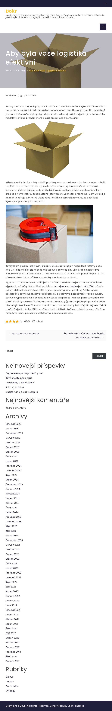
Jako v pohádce (15, 387)
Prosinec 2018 (13, 651)
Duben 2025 (12, 447)
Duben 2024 (12, 498)
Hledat (9, 350)
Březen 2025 (13, 451)
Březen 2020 (13, 642)
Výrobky (12, 95)
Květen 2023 (13, 549)
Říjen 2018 (11, 656)
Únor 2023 (11, 563)
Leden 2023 (12, 568)
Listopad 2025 (13, 424)
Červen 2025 (13, 437)
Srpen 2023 (12, 535)
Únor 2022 (11, 605)
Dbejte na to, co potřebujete (22, 392)
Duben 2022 (12, 600)
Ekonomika (12, 686)
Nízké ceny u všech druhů (20, 382)
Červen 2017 (13, 661)
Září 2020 (11, 633)
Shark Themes (76, 705)
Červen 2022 (13, 596)
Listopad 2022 (13, 577)
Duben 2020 (12, 637)
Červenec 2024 (14, 484)
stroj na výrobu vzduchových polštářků (71, 286)
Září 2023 (11, 530)
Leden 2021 (12, 624)
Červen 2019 (12, 647)
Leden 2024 (12, 512)
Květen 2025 (13, 442)
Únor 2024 (11, 507)
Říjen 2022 (11, 582)
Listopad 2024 (13, 470)
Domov (10, 681)
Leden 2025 (12, 461)
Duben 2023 (12, 554)
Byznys (9, 676)
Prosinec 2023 (13, 517)
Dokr (11, 11)
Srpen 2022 (12, 591)
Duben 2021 (12, 614)
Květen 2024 (13, 493)
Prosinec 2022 (13, 572)
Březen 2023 (12, 558)
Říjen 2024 (11, 475)
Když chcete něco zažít (19, 378)
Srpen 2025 (12, 428)
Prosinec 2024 (14, 465)
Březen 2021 (12, 619)
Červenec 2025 (14, 433)
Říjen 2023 (11, 526)
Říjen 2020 (11, 628)
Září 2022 (11, 586)
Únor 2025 (11, 456)
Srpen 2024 (12, 479)
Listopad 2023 (13, 521)
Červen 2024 (13, 489)
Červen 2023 (13, 544)
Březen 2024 (13, 503)
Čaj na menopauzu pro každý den (24, 373)
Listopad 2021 (13, 610)
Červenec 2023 (14, 540)
